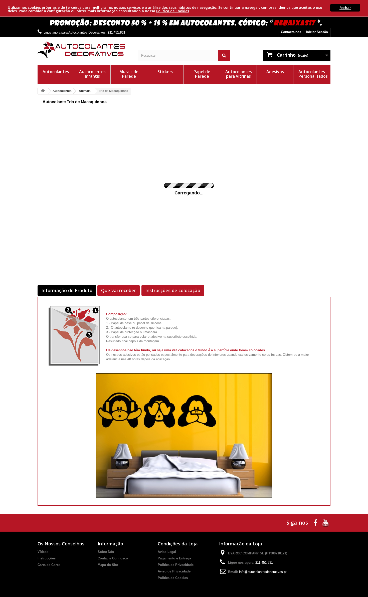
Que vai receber (118, 290)
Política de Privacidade (176, 565)
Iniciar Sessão (317, 32)
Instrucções (47, 558)
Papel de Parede (202, 74)
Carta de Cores (49, 565)
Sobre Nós (106, 552)
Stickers (165, 71)
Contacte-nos (291, 32)
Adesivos (275, 71)
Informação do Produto (66, 290)
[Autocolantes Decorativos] (84, 49)
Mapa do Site (108, 565)
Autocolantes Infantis (92, 74)
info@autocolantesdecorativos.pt (263, 572)
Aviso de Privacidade (174, 571)
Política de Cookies (172, 11)
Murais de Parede (128, 74)
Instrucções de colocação (172, 290)
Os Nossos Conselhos (61, 544)
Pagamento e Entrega (174, 558)
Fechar (345, 7)
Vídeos (43, 552)
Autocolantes (56, 71)
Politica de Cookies (173, 578)
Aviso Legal (167, 552)
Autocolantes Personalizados (313, 74)
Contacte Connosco (113, 558)
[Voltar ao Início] (43, 91)
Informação (110, 544)
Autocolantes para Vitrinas (238, 74)
